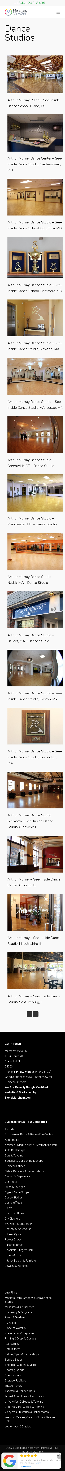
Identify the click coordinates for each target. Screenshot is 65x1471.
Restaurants (12, 1343)
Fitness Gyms (13, 1234)
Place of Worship (15, 1328)
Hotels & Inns (13, 1255)
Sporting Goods (14, 1370)
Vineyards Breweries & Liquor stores (27, 1412)
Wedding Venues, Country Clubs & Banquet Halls (30, 1419)
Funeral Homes (14, 1245)
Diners (8, 1208)
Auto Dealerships (15, 1150)
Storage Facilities (15, 1380)
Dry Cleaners (12, 1218)
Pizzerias (10, 1322)
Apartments (12, 1139)
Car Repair (11, 1181)
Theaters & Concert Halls (20, 1391)
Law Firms (11, 1292)
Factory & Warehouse (18, 1229)
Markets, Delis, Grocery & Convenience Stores (28, 1299)
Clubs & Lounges (15, 1187)
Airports (9, 1129)
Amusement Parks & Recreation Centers (29, 1134)
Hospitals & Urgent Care (19, 1250)
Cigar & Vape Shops (17, 1192)
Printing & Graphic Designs (20, 1338)
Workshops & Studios (18, 1426)
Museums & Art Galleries (19, 1307)
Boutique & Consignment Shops (24, 1160)
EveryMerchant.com (18, 1097)
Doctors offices (14, 1213)
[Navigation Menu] (58, 12)
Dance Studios (14, 1197)
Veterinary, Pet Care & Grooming (24, 1406)
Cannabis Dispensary (17, 1176)
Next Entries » (35, 1014)
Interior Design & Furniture (20, 1260)
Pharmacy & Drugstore (18, 1312)
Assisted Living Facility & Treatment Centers (31, 1145)
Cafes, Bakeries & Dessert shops (24, 1171)
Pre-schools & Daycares (19, 1333)
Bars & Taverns (14, 1155)
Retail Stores (12, 1349)
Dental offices (13, 1202)
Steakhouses (13, 1375)
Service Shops (14, 1359)
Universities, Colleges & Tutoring (24, 1401)
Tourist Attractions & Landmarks (24, 1396)
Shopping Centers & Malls (20, 1364)
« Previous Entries (29, 1014)
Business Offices (15, 1166)
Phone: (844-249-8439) (28, 1071)
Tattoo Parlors (13, 1385)
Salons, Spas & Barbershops (22, 1354)
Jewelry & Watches (16, 1265)
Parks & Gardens (15, 1317)
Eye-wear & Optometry (19, 1223)
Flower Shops (13, 1239)
